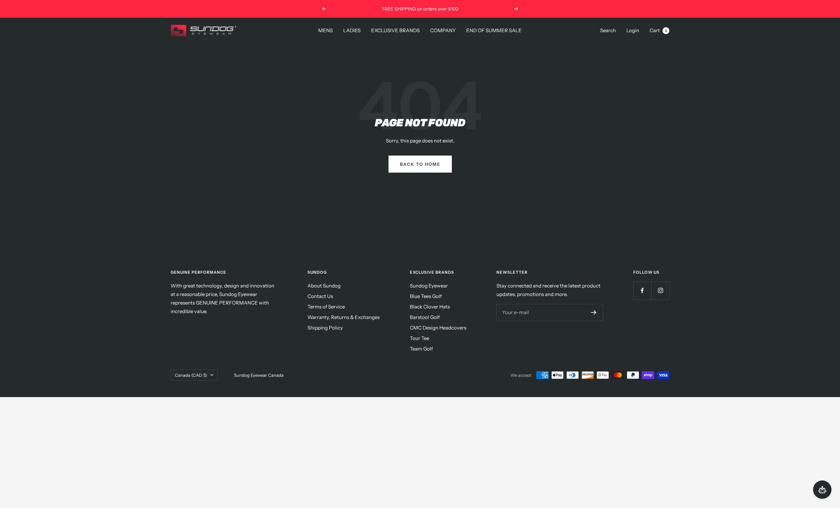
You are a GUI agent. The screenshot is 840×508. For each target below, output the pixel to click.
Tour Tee (419, 338)
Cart (658, 30)
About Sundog (324, 286)
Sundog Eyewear (429, 286)
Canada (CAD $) (191, 375)
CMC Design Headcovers (438, 328)
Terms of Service (326, 307)
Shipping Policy (325, 328)
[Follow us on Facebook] (642, 291)
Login (632, 30)
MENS (325, 30)
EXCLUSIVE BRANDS (395, 30)
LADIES (352, 30)
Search (608, 30)
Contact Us (320, 296)
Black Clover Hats (430, 307)
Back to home (420, 164)
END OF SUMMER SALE (494, 30)
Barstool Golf (425, 317)
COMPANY (443, 30)
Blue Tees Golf (426, 296)
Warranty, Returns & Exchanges (343, 317)
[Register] (594, 312)
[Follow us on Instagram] (660, 291)
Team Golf (421, 349)
